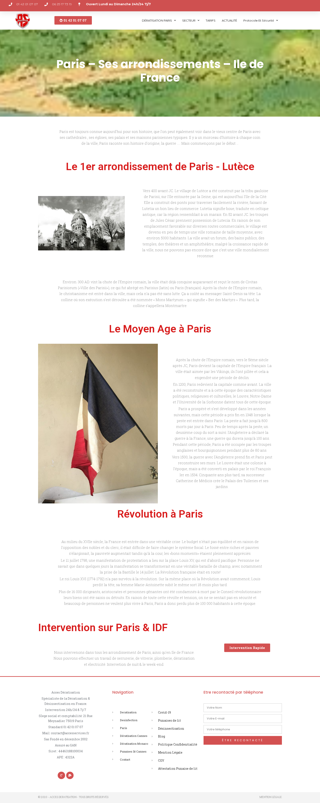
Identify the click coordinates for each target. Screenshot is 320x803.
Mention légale (270, 797)
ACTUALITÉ (229, 20)
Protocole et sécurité (258, 20)
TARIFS (211, 20)
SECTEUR (188, 20)
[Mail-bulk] (70, 775)
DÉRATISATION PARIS (157, 20)
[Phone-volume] (61, 775)
